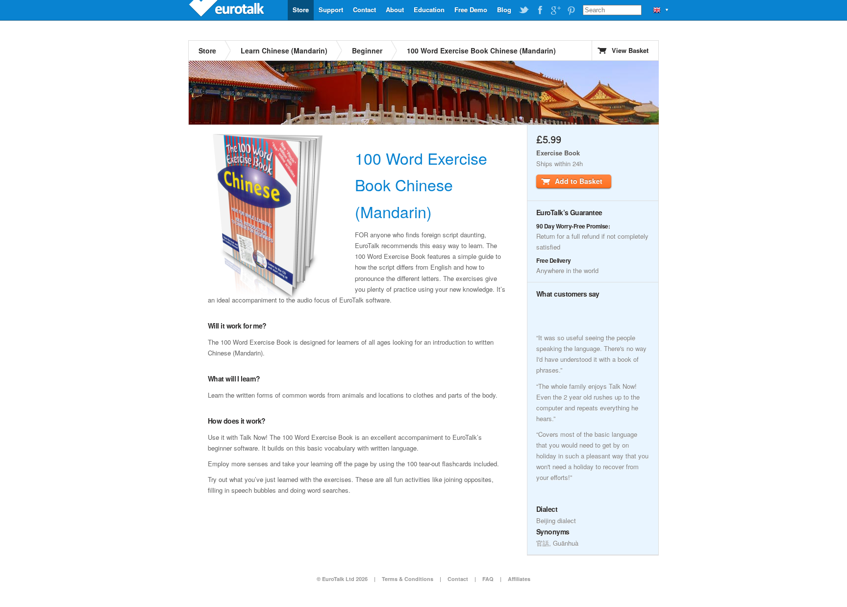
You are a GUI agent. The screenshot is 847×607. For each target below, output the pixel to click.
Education (429, 9)
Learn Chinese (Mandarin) (284, 50)
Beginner (367, 50)
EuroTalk (227, 10)
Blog (504, 9)
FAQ (488, 578)
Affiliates (519, 578)
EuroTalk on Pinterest (571, 10)
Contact (364, 9)
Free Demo (470, 9)
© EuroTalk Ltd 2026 (342, 578)
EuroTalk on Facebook (540, 10)
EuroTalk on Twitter (524, 10)
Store (301, 9)
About (395, 9)
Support (331, 9)
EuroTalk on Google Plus (555, 10)
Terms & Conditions (407, 578)
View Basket (630, 50)
